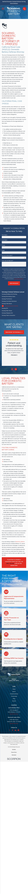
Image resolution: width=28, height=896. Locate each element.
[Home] (13, 8)
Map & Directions (14, 714)
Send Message (14, 283)
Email (3, 250)
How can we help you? (7, 260)
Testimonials (14, 696)
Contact (14, 701)
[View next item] (16, 369)
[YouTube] (18, 730)
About (14, 691)
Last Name (4, 240)
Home (14, 689)
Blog (14, 698)
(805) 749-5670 (14, 680)
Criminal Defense (14, 694)
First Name (4, 235)
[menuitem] (14, 294)
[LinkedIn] (15, 730)
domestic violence (20, 541)
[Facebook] (12, 730)
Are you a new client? (7, 255)
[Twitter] (9, 730)
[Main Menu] (3, 9)
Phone (3, 245)
